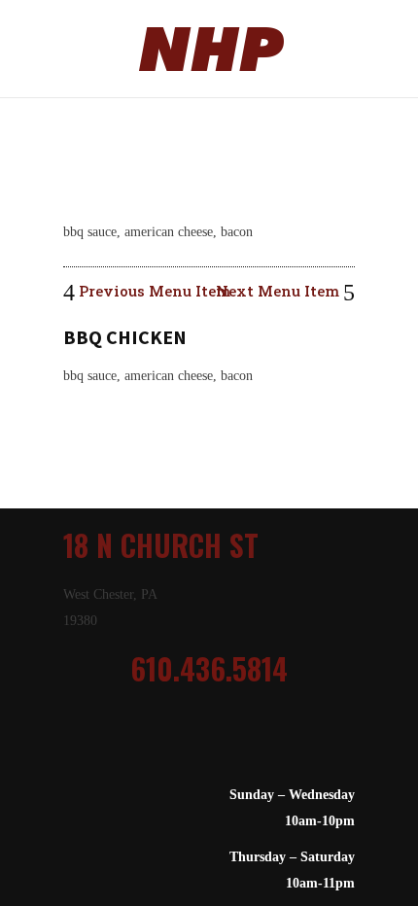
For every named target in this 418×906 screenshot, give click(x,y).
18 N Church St (161, 545)
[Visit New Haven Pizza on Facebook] (218, 743)
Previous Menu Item (152, 290)
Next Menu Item (279, 290)
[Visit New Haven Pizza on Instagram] (191, 743)
